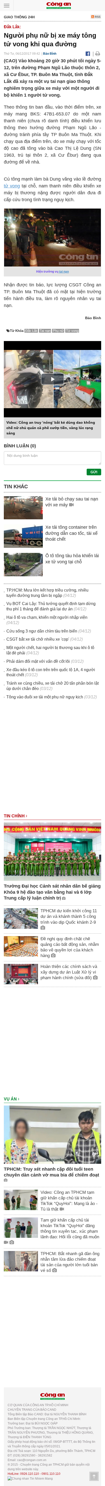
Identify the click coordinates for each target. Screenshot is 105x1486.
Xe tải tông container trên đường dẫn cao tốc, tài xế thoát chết (71, 533)
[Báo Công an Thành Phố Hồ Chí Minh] (58, 5)
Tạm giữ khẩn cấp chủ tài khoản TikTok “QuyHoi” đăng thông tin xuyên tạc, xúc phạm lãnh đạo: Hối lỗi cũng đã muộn (70, 1228)
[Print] (97, 53)
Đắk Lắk (31, 331)
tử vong (12, 185)
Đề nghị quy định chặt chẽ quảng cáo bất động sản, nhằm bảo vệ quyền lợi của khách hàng (70, 947)
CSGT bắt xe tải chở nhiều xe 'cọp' (37, 639)
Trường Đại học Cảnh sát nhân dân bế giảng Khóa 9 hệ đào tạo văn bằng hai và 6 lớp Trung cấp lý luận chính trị (52, 892)
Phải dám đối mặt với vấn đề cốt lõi (38, 661)
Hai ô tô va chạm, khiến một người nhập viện (46, 617)
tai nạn (63, 271)
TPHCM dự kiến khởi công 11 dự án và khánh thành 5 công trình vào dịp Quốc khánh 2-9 (69, 916)
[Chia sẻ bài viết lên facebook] (88, 53)
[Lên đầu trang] (94, 1476)
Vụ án (11, 1099)
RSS (97, 16)
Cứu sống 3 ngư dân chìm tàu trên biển (41, 631)
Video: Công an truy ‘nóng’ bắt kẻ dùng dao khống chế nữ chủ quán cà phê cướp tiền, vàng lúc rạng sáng (50, 427)
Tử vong (72, 331)
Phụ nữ (58, 331)
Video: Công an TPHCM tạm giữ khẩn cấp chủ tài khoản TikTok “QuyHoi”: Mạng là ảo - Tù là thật (69, 1201)
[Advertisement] (52, 759)
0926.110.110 (29, 1474)
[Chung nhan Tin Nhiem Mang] (30, 1478)
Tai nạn (45, 331)
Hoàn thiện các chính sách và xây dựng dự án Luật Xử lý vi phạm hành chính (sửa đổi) (69, 972)
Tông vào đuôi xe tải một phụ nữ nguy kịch (44, 697)
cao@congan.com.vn (31, 1460)
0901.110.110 (51, 1474)
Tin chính (15, 816)
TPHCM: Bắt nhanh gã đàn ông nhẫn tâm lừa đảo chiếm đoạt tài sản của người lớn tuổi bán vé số (70, 1262)
